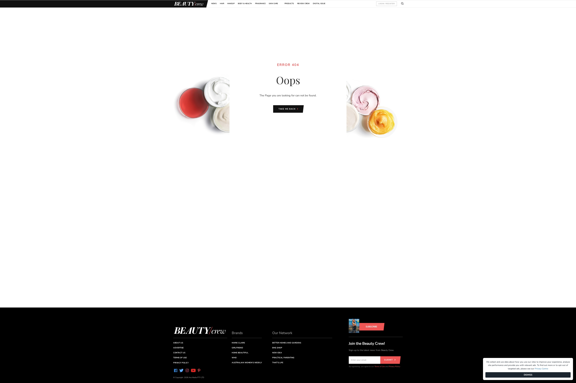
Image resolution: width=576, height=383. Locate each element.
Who (234, 357)
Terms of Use (379, 366)
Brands (237, 333)
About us (178, 343)
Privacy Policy (394, 366)
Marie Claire (238, 343)
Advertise (178, 348)
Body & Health (245, 3)
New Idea (277, 352)
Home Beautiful (240, 352)
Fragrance (260, 3)
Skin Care (273, 3)
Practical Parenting (283, 357)
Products (289, 3)
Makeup (231, 3)
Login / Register (386, 4)
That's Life (277, 362)
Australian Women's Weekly (247, 362)
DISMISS (528, 374)
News (214, 3)
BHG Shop (277, 348)
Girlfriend (237, 348)
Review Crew (303, 3)
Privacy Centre (541, 368)
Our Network (282, 333)
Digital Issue (319, 3)
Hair (222, 3)
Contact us (179, 352)
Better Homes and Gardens (286, 343)
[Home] (188, 4)
